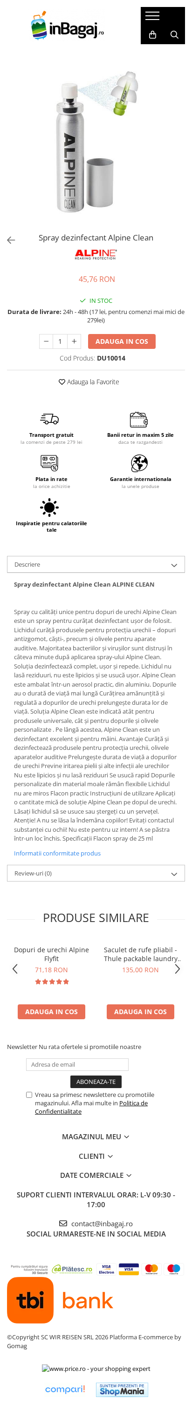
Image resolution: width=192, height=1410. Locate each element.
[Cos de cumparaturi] (153, 35)
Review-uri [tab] (33, 873)
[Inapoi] (7, 240)
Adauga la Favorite (92, 381)
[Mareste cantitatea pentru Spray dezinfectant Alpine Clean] (74, 341)
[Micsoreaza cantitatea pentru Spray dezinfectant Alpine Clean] (46, 341)
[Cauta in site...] (174, 35)
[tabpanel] (96, 140)
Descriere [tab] (27, 564)
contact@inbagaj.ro (101, 1223)
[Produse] (153, 19)
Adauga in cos (122, 341)
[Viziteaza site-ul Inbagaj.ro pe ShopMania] (122, 1390)
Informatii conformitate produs (57, 853)
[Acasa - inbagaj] (66, 25)
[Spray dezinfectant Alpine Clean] (96, 140)
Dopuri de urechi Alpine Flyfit (51, 954)
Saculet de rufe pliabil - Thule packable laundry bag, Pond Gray (141, 954)
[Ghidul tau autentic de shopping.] (64, 1390)
